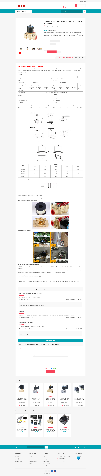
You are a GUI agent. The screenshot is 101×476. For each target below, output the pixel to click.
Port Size (46, 41)
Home (32, 7)
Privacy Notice (18, 459)
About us (17, 456)
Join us (30, 459)
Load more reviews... (50, 340)
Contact (59, 7)
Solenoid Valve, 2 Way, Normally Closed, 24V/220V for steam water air (22, 399)
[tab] (18, 62)
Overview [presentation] (18, 61)
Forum (30, 463)
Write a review (59, 26)
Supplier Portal (46, 461)
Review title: (35, 350)
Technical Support (41, 7)
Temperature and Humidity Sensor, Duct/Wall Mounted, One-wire (22, 430)
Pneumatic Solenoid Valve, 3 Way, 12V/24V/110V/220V (79, 399)
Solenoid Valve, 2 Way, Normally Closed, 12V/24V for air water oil (65, 399)
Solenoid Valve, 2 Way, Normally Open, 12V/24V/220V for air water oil (36, 400)
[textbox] (71, 11)
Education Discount (33, 461)
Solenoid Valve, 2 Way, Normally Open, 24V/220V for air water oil (50, 399)
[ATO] (16, 17)
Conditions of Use (18, 461)
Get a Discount (46, 459)
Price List (45, 465)
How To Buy (51, 7)
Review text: (35, 355)
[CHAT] (65, 7)
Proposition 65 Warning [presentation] (43, 61)
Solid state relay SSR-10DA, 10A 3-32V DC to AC (65, 430)
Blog (44, 456)
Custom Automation (47, 463)
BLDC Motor (45, 458)
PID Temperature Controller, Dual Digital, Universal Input (36, 430)
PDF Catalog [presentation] (25, 61)
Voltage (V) (46, 43)
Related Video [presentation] (33, 61)
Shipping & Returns (19, 458)
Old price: (50, 30)
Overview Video (24, 52)
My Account (83, 1)
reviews (54, 26)
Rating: (50, 366)
